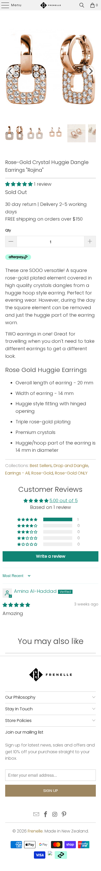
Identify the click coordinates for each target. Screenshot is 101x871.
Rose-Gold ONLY (71, 473)
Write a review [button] (50, 556)
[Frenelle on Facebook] (45, 815)
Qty (8, 230)
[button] (19, 184)
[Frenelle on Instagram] (55, 815)
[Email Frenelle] (36, 815)
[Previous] (10, 71)
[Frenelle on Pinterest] (64, 815)
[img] (16, 605)
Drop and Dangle (71, 466)
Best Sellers (41, 466)
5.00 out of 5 (63, 500)
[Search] (82, 5)
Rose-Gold (42, 473)
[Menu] (2, 5)
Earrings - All (17, 473)
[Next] (90, 71)
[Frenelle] (50, 5)
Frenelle (35, 831)
